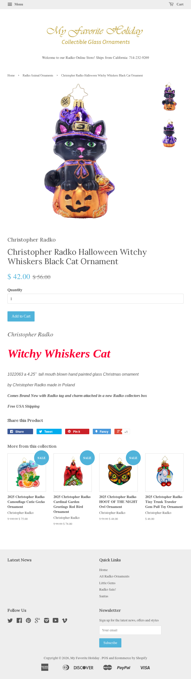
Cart (180, 4)
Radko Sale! (107, 589)
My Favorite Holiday (85, 658)
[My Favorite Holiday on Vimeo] (64, 621)
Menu (18, 4)
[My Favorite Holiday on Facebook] (19, 621)
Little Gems (107, 583)
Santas (103, 596)
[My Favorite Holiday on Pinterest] (28, 621)
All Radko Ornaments (114, 576)
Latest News (19, 559)
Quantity (14, 289)
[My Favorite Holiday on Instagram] (46, 621)
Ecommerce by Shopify (131, 658)
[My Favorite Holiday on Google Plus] (37, 621)
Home (11, 75)
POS (105, 658)
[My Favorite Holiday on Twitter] (10, 621)
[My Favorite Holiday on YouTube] (55, 621)
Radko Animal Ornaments (38, 75)
